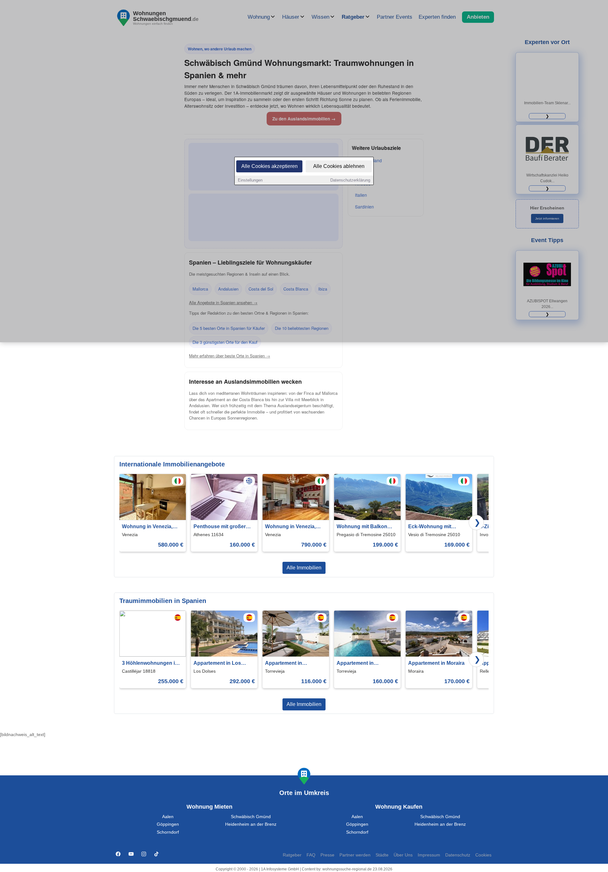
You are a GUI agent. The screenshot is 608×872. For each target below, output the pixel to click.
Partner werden (354, 855)
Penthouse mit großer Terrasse (219, 527)
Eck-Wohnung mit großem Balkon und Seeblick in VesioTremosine (432, 527)
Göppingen (168, 824)
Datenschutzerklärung (350, 180)
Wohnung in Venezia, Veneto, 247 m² (290, 527)
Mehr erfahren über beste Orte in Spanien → (229, 356)
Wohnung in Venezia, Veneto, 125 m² (147, 527)
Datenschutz (457, 855)
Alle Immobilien (304, 567)
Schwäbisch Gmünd (251, 816)
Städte (382, 855)
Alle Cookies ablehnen (338, 166)
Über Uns (403, 855)
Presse (327, 855)
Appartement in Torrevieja (283, 663)
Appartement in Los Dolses (217, 663)
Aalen (168, 816)
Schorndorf (168, 832)
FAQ (311, 855)
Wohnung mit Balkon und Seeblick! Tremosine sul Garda (366, 527)
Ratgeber (292, 855)
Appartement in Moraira (436, 663)
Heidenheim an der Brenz (250, 824)
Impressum (429, 855)
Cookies (483, 855)
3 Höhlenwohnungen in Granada (150, 663)
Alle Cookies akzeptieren (269, 166)
